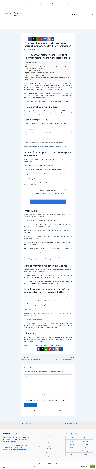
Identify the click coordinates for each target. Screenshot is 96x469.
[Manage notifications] (92, 465)
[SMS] (45, 39)
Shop (85, 454)
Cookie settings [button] (85, 466)
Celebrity (48, 433)
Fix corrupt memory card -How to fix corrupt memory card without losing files (46, 66)
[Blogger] (49, 39)
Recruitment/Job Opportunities (48, 447)
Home (29, 3)
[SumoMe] (52, 39)
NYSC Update (48, 443)
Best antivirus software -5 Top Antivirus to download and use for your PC (45, 146)
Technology (48, 455)
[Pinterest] (41, 39)
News (85, 438)
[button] (92, 14)
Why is (72, 454)
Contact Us (65, 3)
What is (72, 444)
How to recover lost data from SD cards (36, 75)
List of (72, 441)
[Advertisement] (48, 17)
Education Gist (48, 435)
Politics (48, 445)
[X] (34, 39)
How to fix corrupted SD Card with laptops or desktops (40, 72)
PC (38, 123)
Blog (34, 3)
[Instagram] (76, 14)
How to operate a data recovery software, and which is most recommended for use (48, 77)
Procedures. (29, 74)
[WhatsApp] (37, 39)
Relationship (48, 449)
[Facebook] (72, 14)
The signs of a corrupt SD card (34, 68)
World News (48, 457)
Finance (48, 439)
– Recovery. (29, 79)
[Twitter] (74, 14)
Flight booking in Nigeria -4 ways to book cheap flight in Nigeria (42, 345)
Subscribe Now (48, 202)
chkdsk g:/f (57, 236)
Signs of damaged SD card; (35, 70)
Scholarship (48, 451)
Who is (72, 451)
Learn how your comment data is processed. (56, 411)
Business (85, 441)
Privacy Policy (49, 3)
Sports (48, 453)
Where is (71, 447)
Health (48, 441)
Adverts (40, 3)
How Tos (71, 438)
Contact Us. (22, 449)
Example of (48, 437)
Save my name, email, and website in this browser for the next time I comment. (45, 400)
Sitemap (57, 3)
